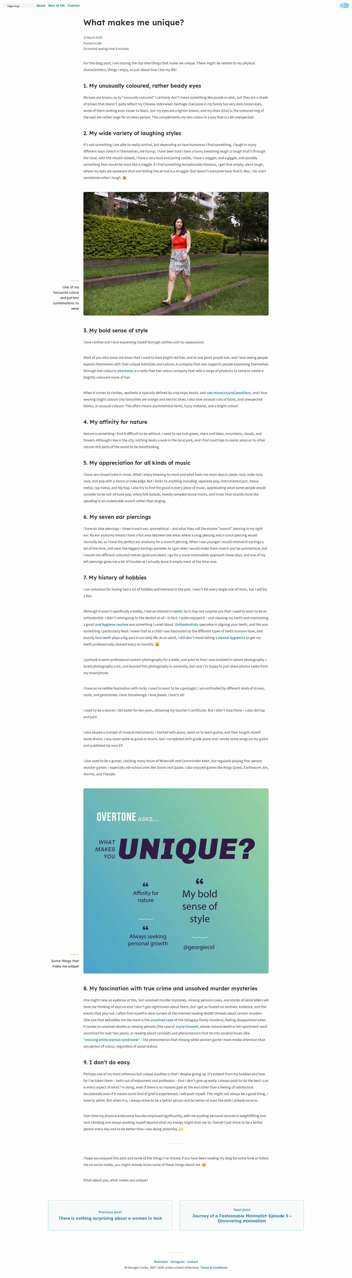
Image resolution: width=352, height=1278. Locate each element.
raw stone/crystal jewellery (229, 392)
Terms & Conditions (214, 1267)
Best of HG (56, 5)
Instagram (177, 1261)
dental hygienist (231, 637)
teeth (177, 611)
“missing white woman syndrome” (112, 1039)
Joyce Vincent (186, 1026)
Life (99, 43)
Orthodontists (186, 624)
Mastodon (161, 1261)
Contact (74, 5)
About (40, 5)
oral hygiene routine (111, 624)
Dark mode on (344, 5)
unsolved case (162, 1019)
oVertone (125, 370)
